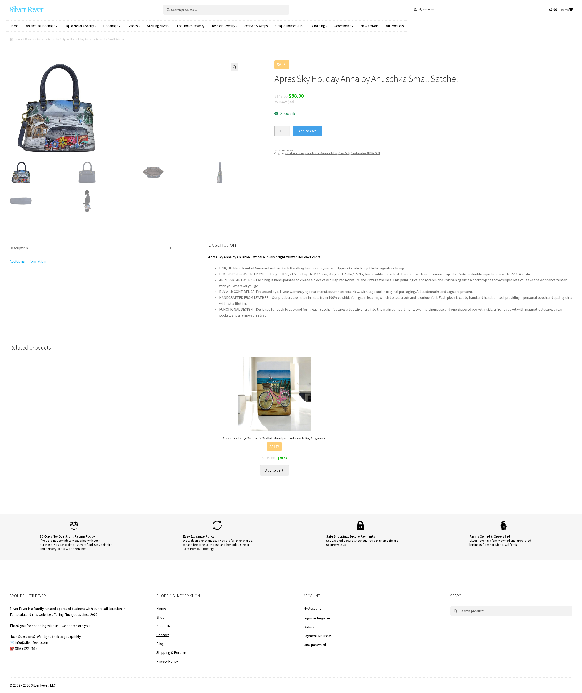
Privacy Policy (167, 661)
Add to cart (308, 131)
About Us (163, 626)
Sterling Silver (157, 25)
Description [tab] (19, 248)
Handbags (110, 25)
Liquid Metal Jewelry (79, 25)
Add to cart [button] (274, 470)
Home (13, 25)
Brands (133, 25)
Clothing (318, 25)
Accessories (342, 25)
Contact (162, 634)
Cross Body (344, 153)
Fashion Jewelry (223, 25)
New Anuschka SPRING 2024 (365, 153)
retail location (110, 608)
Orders (308, 627)
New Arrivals (370, 25)
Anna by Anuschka (48, 39)
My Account (426, 9)
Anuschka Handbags (40, 25)
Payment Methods (317, 635)
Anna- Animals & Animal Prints (321, 153)
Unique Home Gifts (289, 25)
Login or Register (316, 618)
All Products (395, 25)
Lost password (314, 644)
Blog (160, 643)
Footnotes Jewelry (190, 25)
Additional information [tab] (28, 261)
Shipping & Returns (171, 652)
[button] (234, 67)
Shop (160, 617)
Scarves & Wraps (256, 25)
